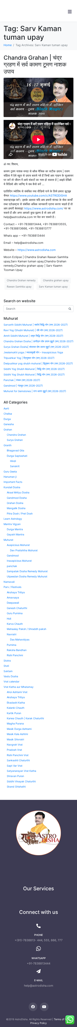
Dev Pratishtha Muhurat (24, 550)
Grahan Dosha (15, 502)
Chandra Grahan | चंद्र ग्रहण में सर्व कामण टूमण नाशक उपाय (35, 64)
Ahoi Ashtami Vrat (17, 692)
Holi (9, 618)
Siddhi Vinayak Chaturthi (21, 781)
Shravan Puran (15, 776)
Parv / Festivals (12, 586)
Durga (7, 418)
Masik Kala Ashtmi (17, 734)
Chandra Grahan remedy (21, 280)
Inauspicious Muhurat (19, 560)
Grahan (8, 429)
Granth (7, 445)
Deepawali (13, 602)
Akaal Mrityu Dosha (18, 492)
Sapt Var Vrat (14, 765)
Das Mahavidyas (19, 639)
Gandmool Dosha (17, 497)
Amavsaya (13, 597)
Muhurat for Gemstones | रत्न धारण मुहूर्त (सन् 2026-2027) (35, 391)
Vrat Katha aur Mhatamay (18, 686)
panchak (12, 566)
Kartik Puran (14, 713)
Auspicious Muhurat (18, 544)
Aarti (6, 408)
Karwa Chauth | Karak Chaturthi (25, 718)
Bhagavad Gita (15, 450)
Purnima (11, 644)
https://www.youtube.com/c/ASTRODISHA (38, 195)
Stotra (7, 660)
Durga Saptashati (17, 455)
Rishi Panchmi (15, 655)
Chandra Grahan (16, 434)
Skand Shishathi (16, 786)
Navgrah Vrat (15, 744)
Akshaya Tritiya (16, 592)
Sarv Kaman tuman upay (53, 286)
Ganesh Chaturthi (17, 608)
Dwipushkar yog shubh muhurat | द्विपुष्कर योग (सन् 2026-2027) (38, 363)
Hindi (13, 460)
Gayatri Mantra (15, 534)
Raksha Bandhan (17, 650)
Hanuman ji (10, 476)
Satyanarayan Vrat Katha (21, 770)
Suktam (8, 671)
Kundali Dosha (12, 487)
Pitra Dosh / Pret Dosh (20, 513)
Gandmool (13, 555)
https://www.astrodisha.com (37, 250)
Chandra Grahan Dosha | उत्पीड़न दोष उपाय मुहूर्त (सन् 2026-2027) (38, 341)
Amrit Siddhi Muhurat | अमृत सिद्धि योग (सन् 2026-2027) (33, 335)
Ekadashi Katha (16, 702)
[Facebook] (33, 1007)
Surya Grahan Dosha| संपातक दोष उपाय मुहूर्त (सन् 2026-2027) (36, 346)
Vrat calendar (11, 681)
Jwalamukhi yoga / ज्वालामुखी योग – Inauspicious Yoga (33, 352)
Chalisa (8, 413)
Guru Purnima (15, 613)
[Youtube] (44, 1007)
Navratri (11, 634)
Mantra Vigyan (12, 524)
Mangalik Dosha (16, 508)
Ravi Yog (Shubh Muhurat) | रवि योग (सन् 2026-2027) (33, 330)
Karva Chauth (15, 623)
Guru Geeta (10, 471)
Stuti (6, 665)
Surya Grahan (15, 439)
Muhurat (8, 539)
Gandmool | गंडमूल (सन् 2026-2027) (23, 385)
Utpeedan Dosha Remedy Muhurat (27, 576)
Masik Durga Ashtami (19, 728)
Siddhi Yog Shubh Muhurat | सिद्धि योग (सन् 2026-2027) (34, 368)
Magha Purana (15, 723)
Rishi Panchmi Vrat (17, 755)
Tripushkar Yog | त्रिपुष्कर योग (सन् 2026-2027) (29, 357)
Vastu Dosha (11, 676)
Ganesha (9, 424)
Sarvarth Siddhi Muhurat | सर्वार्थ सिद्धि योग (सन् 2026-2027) (36, 324)
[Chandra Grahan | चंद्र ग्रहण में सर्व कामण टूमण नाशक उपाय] (38, 97)
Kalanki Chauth (15, 707)
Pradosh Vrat (14, 749)
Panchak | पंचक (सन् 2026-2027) (22, 380)
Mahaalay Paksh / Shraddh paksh (26, 628)
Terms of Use (61, 1019)
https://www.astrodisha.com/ (43, 208)
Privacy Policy (38, 1022)
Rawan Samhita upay (19, 286)
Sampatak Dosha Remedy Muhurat (27, 571)
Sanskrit (15, 466)
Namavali (9, 581)
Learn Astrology (13, 518)
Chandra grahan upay (56, 280)
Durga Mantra (15, 529)
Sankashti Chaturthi (18, 760)
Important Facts (13, 481)
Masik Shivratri (15, 739)
